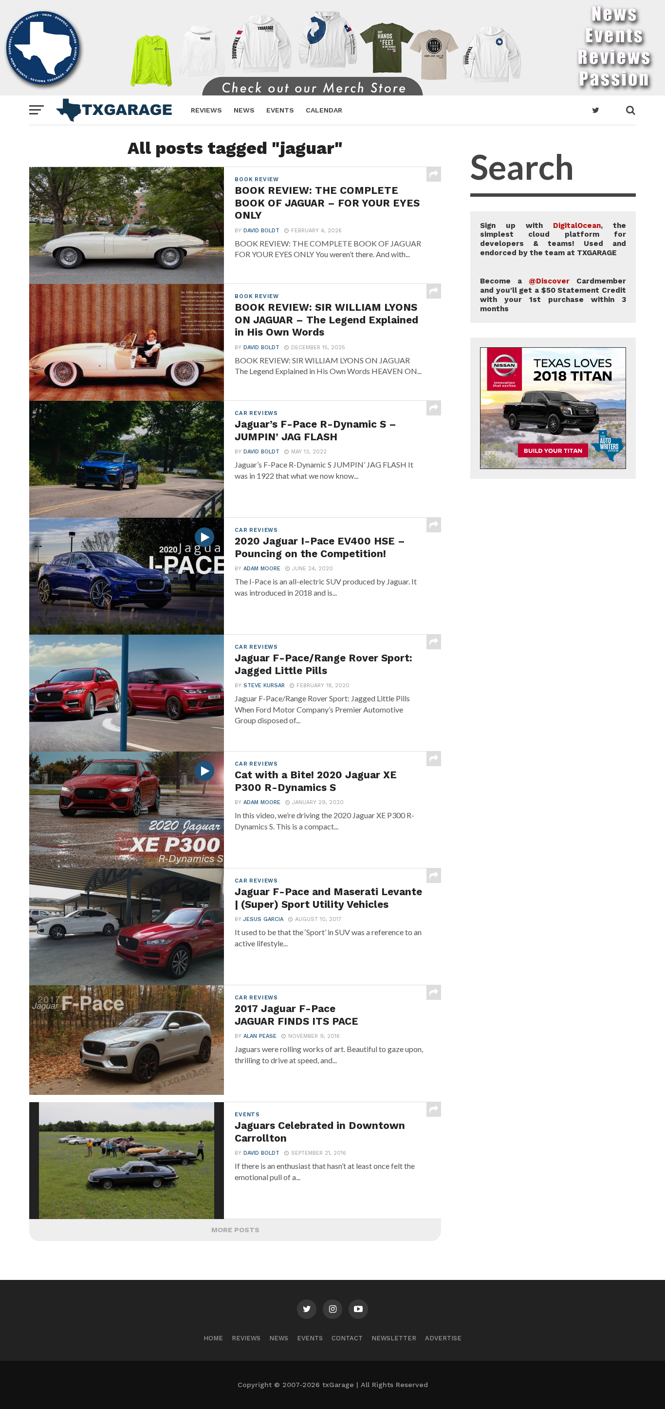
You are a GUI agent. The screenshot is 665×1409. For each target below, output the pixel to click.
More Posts (235, 1230)
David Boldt (261, 230)
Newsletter (393, 1338)
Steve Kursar (264, 685)
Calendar (324, 110)
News (244, 110)
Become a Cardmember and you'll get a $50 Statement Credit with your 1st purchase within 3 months (553, 295)
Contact (347, 1338)
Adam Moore (261, 568)
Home (213, 1338)
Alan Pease (260, 1036)
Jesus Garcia (263, 919)
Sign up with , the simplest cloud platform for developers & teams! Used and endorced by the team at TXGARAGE (553, 239)
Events (280, 110)
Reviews (206, 110)
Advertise (443, 1338)
